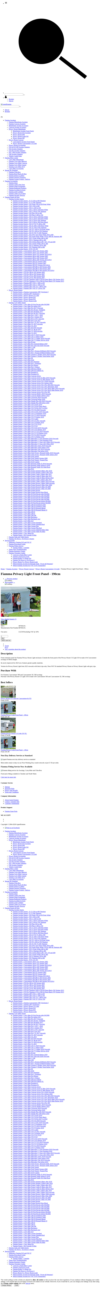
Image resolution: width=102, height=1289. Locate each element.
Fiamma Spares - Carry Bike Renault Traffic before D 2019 (31, 465)
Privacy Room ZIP (19, 138)
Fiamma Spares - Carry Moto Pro (23, 533)
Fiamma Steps (13, 183)
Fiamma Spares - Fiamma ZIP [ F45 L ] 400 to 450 (29, 283)
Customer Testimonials (12, 803)
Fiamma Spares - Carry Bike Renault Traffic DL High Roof (31, 467)
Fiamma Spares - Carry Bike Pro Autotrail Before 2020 (30, 344)
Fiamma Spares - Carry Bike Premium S (25, 372)
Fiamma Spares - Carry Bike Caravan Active (27, 376)
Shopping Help (9, 788)
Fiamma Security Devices (17, 195)
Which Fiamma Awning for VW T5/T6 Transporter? (29, 565)
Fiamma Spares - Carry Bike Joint (23, 360)
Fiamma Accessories (11, 181)
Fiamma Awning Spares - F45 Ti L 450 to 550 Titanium (30, 231)
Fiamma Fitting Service (16, 546)
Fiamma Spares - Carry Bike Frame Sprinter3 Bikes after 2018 (32, 471)
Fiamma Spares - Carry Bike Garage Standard (27, 522)
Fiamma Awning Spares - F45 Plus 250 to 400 (27, 213)
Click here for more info (8, 777)
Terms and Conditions (12, 792)
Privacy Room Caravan (16, 140)
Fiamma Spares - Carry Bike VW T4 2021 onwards (29, 421)
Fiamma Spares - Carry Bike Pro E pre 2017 (27, 320)
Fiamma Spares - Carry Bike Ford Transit (26, 456)
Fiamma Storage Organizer (17, 177)
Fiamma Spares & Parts (12, 197)
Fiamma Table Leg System (17, 193)
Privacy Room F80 (19, 134)
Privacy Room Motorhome (17, 129)
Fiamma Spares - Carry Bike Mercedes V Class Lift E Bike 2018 (33, 444)
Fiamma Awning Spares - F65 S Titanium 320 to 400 (29, 245)
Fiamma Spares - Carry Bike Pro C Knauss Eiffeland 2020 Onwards (34, 351)
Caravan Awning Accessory (17, 127)
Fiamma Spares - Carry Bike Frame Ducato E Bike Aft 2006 (32, 487)
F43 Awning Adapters (16, 149)
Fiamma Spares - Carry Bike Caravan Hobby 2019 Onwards (32, 394)
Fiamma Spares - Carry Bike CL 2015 (25, 333)
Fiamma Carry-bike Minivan (18, 161)
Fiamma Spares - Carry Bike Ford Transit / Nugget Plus (30, 460)
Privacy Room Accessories (17, 145)
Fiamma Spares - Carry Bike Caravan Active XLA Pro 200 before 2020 (35, 387)
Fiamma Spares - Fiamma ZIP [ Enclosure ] (26, 294)
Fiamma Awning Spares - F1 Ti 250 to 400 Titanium (29, 201)
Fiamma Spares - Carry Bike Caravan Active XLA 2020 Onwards (33, 381)
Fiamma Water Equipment (17, 186)
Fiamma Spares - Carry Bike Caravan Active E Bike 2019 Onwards (34, 378)
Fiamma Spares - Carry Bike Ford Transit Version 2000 (30, 458)
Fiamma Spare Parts (11, 811)
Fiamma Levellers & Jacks (17, 190)
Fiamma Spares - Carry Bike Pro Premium (26, 362)
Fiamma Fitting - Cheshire (21, 548)
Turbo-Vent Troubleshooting (18, 549)
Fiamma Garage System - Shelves (19, 179)
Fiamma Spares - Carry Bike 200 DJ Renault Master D (30, 510)
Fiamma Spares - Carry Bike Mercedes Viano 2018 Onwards (32, 446)
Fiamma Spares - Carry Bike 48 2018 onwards (27, 328)
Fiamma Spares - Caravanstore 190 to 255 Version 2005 (30, 251)
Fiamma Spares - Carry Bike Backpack (25, 517)
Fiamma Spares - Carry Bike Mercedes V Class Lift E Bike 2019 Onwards (36, 442)
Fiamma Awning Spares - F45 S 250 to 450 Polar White (30, 218)
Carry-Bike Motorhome (16, 159)
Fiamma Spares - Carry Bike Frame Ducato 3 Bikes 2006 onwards (34, 483)
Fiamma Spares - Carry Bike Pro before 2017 (27, 306)
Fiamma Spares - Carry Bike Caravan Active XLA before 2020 (32, 383)
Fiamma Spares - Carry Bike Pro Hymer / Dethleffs (29, 310)
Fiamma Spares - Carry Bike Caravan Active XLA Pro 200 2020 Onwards (36, 385)
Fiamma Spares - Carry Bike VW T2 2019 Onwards (29, 435)
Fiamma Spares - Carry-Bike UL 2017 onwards (28, 324)
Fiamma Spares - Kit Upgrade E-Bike (24, 535)
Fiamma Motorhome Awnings (18, 122)
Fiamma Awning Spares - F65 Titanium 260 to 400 (29, 247)
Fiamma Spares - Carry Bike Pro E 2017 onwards (28, 319)
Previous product (11, 579)
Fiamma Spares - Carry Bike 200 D (24, 512)
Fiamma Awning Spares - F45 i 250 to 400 (26, 206)
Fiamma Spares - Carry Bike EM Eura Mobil (27, 369)
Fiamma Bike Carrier (11, 158)
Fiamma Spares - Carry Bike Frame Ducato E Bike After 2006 (32, 485)
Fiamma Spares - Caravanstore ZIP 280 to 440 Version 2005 (32, 267)
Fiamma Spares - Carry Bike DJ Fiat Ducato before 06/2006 (32, 501)
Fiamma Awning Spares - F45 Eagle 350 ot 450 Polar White (32, 204)
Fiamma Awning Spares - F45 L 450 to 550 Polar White (30, 210)
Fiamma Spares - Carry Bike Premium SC (26, 374)
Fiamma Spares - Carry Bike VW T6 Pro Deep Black (29, 406)
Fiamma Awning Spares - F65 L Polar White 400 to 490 (30, 238)
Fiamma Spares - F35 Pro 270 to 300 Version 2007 (29, 277)
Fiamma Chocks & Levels (21, 556)
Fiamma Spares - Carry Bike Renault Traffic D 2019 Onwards (32, 463)
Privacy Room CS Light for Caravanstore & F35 (16, 698)
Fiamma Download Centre (17, 544)
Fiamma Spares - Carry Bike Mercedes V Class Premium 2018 (32, 440)
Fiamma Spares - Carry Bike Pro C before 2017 (28, 317)
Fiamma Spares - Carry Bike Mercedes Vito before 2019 (30, 451)
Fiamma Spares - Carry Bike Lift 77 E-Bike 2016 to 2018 (31, 340)
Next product (10, 582)
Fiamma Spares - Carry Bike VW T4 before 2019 (28, 422)
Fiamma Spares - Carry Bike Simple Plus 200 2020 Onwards (32, 401)
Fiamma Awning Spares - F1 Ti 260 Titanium (27, 202)
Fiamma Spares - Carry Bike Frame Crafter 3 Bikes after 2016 (32, 480)
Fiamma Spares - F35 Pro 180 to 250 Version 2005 (29, 272)
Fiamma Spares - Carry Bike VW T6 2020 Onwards (29, 410)
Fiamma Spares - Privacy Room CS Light (26, 295)
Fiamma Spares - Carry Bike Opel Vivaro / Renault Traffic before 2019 (35, 455)
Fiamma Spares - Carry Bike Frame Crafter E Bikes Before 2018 (33, 478)
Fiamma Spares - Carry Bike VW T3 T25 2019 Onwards (31, 431)
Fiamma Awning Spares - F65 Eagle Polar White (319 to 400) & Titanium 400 (37, 236)
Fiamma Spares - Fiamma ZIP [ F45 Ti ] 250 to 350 (29, 288)
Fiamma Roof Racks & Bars (18, 174)
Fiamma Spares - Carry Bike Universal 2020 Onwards (30, 397)
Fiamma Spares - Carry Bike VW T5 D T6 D (27, 424)
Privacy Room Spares (15, 290)
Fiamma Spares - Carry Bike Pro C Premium (27, 363)
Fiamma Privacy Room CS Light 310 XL (14, 733)
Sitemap (7, 787)
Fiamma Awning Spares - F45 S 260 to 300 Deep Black (30, 222)
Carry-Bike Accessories (16, 168)
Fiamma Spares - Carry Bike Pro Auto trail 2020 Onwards (31, 345)
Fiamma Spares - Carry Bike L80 (23, 349)
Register (11, 99)
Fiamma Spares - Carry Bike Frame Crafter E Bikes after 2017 (32, 476)
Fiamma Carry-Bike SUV (17, 167)
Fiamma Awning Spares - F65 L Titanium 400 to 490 (29, 240)
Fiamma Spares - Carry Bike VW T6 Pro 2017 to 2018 (30, 408)
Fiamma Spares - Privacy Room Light (25, 301)
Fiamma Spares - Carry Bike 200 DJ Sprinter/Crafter (29, 505)
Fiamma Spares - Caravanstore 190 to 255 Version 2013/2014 (32, 254)
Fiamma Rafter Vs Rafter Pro (22, 558)
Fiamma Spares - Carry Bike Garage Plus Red (27, 528)
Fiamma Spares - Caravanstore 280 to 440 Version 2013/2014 (32, 260)
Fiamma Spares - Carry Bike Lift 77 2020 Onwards (29, 335)
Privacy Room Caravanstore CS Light (25, 143)
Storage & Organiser (11, 170)
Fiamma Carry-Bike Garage (17, 165)
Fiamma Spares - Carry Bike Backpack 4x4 (26, 519)
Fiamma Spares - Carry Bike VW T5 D (25, 426)
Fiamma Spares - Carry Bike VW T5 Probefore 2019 (29, 413)
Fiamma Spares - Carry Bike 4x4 (23, 521)
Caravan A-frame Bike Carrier (22, 555)
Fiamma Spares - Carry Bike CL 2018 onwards (27, 331)
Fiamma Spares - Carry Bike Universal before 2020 (29, 399)
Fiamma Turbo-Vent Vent (17, 184)
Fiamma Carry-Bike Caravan (18, 163)
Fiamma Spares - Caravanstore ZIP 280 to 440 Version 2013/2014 (33, 270)
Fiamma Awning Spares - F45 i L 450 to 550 (27, 208)
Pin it (6, 647)
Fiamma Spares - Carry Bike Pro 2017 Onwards (28, 308)
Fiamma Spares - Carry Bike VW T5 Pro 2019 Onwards (30, 412)
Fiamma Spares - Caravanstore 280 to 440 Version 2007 (30, 258)
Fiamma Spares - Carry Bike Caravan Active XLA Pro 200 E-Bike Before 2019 (38, 390)
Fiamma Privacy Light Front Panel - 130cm (14, 750)
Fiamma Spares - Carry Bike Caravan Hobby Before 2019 (31, 396)
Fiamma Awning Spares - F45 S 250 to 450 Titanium (29, 220)
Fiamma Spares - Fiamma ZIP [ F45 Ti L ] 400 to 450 (29, 286)
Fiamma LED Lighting (16, 192)
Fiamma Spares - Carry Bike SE (23, 358)
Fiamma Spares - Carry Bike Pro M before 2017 (28, 311)
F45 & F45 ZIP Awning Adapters (19, 147)
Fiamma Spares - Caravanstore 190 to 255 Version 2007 (30, 252)
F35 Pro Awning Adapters (17, 151)
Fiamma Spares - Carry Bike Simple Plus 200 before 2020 (31, 403)
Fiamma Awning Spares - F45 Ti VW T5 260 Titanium (30, 233)
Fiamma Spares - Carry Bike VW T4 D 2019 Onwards (30, 428)
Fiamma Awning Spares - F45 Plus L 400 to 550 (28, 215)
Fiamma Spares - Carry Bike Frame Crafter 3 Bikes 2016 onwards (33, 481)
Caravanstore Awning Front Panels (24, 142)
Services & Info (10, 540)
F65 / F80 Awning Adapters (17, 152)
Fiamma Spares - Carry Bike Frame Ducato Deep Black (30, 492)
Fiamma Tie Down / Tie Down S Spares (21, 539)
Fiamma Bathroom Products (17, 188)
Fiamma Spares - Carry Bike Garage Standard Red (29, 524)
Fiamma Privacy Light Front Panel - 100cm (14, 715)
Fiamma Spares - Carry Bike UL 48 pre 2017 (27, 329)
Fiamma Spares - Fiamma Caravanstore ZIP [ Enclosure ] (31, 292)
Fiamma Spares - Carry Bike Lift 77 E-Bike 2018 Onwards (31, 338)
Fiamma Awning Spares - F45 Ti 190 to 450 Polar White (30, 226)
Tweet (7, 646)
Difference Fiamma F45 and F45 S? (20, 542)
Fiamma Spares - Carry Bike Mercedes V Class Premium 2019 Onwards (35, 438)
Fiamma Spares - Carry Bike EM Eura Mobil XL (28, 370)
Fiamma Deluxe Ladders (16, 176)
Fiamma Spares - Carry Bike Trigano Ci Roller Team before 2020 (33, 356)
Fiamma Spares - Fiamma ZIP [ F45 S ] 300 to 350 (29, 285)
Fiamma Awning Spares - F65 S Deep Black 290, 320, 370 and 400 (34, 242)
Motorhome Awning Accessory (18, 125)
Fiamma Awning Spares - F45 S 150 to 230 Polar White (30, 217)
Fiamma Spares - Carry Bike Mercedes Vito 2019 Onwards (31, 449)
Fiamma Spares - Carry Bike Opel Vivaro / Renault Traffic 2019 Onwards (36, 453)
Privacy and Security (11, 790)
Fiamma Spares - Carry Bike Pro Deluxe (25, 365)
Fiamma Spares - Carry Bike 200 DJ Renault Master (29, 508)
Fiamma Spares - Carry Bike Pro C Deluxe (26, 367)
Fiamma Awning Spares (16, 199)
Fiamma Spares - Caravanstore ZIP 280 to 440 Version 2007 (32, 269)
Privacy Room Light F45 (20, 136)
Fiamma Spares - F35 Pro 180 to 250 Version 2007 (29, 274)
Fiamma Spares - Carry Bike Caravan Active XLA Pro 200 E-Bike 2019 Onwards (39, 388)
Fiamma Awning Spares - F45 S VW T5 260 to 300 (29, 224)
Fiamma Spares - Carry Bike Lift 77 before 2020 (28, 337)
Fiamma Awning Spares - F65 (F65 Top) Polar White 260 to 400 (33, 235)
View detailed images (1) (8, 619)
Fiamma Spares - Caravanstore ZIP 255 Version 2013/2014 (31, 265)
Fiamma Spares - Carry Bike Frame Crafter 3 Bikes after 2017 (32, 474)
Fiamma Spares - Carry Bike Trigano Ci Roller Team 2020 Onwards (34, 354)
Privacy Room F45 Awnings (22, 133)
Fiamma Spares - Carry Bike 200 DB (24, 515)
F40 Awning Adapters (16, 154)
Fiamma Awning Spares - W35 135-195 (25, 249)
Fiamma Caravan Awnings (17, 124)
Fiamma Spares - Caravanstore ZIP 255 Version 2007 (29, 263)
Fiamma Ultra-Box (15, 172)
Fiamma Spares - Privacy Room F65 (24, 299)
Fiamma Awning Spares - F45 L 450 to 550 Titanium (29, 211)
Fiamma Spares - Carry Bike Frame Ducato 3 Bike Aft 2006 (32, 489)
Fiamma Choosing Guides (17, 553)
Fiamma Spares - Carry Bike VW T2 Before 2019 (28, 437)
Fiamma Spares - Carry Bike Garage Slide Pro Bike (29, 531)
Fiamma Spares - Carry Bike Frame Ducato (26, 490)
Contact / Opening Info (12, 802)
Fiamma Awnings (10, 120)
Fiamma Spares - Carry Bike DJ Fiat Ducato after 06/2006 (31, 304)
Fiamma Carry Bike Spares (17, 303)
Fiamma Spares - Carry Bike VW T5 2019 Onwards (29, 415)
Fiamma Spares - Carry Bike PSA (23, 469)
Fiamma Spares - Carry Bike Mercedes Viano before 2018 (31, 447)
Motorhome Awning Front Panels (23, 131)
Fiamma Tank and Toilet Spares (19, 537)
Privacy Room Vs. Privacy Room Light (25, 562)
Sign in (11, 101)
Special (28, 1283)
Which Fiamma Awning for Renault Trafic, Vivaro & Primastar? (33, 564)
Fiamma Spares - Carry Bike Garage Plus (26, 526)
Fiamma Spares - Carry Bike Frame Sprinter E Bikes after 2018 (33, 472)
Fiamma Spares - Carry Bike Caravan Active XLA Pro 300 (31, 392)
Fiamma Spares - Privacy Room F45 (24, 297)
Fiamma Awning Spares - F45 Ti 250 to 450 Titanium (29, 227)
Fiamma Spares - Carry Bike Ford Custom (26, 462)
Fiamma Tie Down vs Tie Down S (23, 560)
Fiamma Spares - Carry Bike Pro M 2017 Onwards (29, 313)
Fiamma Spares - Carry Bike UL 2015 (25, 326)
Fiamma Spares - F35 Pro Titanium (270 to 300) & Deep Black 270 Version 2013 (38, 281)
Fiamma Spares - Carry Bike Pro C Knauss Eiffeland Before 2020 (33, 353)
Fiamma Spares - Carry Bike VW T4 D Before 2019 (29, 429)
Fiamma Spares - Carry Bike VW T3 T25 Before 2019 (30, 433)
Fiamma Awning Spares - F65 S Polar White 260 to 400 (30, 244)
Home (3, 569)
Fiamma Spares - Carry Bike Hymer (24, 342)
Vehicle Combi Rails (15, 156)
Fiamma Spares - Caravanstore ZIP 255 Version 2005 (29, 261)
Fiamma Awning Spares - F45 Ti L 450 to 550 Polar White (31, 229)
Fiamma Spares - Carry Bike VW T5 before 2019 (28, 417)
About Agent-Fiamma (12, 800)
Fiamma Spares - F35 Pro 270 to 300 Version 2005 (29, 276)
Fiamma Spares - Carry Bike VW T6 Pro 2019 (27, 404)
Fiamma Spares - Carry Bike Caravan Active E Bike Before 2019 (33, 379)
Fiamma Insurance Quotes (17, 551)
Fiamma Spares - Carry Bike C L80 (24, 347)
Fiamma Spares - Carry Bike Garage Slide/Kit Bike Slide (31, 530)
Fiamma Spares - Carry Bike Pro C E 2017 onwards (29, 322)
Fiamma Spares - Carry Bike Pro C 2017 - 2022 (28, 315)
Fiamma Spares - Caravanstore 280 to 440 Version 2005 (30, 256)
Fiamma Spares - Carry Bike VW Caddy (25, 419)
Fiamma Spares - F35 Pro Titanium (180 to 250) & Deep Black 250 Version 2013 (38, 279)
